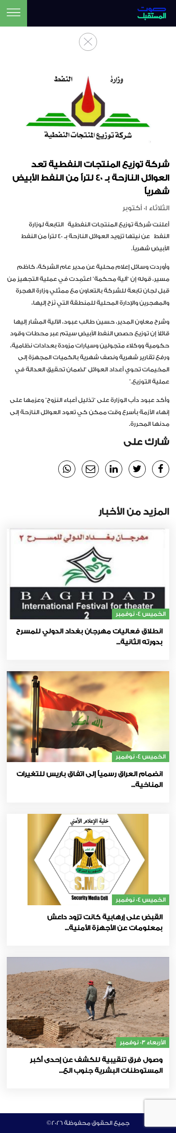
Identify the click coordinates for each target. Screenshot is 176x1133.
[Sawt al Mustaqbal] (148, 12)
